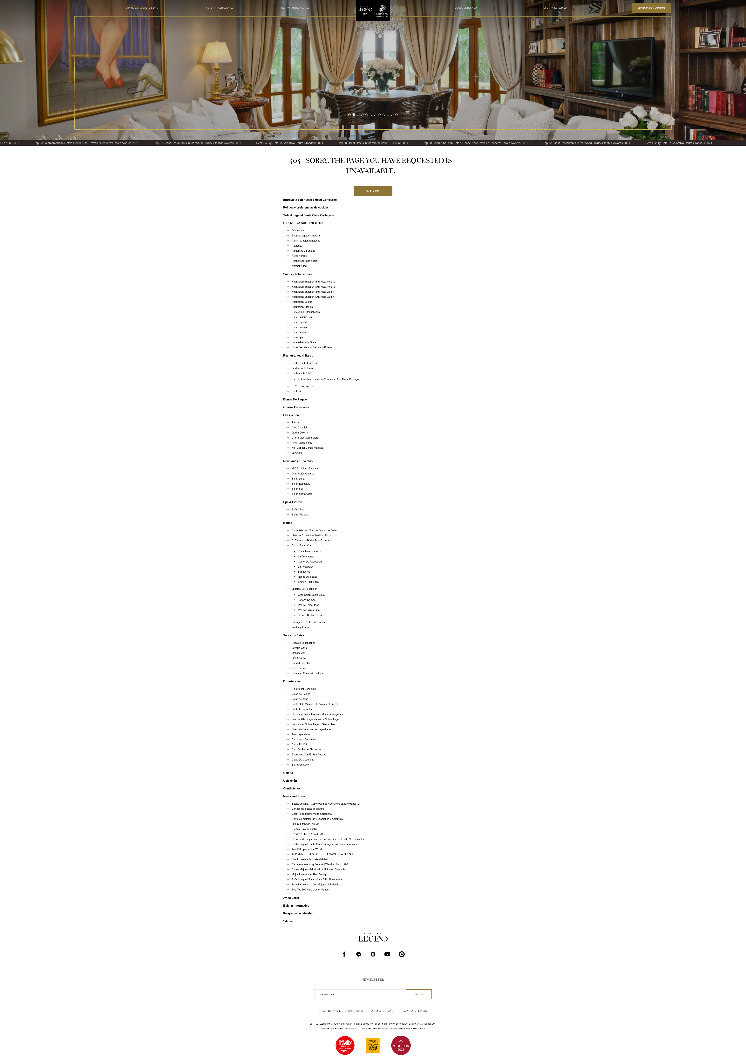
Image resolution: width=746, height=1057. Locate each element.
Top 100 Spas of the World (307, 849)
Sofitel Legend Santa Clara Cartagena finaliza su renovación (325, 844)
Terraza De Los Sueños (311, 615)
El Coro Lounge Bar (303, 386)
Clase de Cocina (301, 694)
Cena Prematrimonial (310, 551)
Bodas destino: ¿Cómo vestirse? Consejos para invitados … (326, 803)
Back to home (373, 190)
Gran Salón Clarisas (303, 473)
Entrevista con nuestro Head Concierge (310, 199)
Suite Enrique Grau (302, 317)
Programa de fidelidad (298, 913)
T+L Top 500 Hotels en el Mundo (310, 889)
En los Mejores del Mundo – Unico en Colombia (318, 869)
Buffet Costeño (300, 764)
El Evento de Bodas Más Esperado (311, 540)
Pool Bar (297, 391)
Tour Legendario (301, 734)
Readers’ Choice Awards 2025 (308, 834)
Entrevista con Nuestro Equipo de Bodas (315, 530)
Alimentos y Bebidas (303, 250)
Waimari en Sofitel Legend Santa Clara (313, 724)
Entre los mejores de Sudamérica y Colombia (317, 819)
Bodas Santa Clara (302, 545)
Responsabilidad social (305, 261)
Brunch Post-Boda (308, 582)
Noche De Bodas (307, 577)
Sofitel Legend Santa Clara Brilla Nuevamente (317, 879)
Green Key (298, 230)
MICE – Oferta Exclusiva (306, 468)
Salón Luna (298, 478)
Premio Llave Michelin (304, 829)
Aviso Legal (291, 897)
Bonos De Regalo (466, 8)
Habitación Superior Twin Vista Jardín (313, 297)
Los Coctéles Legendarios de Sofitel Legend (316, 719)
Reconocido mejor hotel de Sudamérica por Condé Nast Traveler (328, 839)
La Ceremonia (306, 556)
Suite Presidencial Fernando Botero (312, 347)
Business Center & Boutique (308, 673)
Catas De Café (300, 744)
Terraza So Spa (306, 600)
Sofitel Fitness (300, 514)
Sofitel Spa (298, 509)
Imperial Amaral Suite (304, 342)
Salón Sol (297, 489)
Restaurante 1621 (302, 373)
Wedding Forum (300, 627)
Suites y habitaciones (219, 8)
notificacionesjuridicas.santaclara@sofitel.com (409, 1024)
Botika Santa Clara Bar (305, 363)
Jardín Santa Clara (302, 368)
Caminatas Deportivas (304, 739)
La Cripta (297, 453)
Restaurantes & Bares (295, 8)
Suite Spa (297, 337)
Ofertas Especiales (555, 8)
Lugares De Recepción (304, 589)
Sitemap (288, 921)
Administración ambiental (306, 240)
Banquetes (304, 571)
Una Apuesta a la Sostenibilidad (310, 859)
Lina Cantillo (299, 658)
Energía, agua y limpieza (306, 235)
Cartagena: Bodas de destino (308, 809)
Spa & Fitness (292, 502)
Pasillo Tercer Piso (308, 605)
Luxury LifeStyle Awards (305, 824)
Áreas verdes (299, 256)
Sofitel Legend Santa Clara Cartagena (308, 215)
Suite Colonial (299, 327)
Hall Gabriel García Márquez (308, 448)
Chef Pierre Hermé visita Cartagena (312, 814)
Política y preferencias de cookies (306, 207)
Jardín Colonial (300, 432)
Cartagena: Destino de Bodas (308, 622)
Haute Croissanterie (303, 709)
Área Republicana (302, 442)
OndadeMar (298, 653)
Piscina (296, 422)
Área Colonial (299, 427)
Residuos (297, 245)
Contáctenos (292, 788)
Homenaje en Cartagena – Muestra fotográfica (317, 714)
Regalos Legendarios (303, 643)
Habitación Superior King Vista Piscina (313, 281)
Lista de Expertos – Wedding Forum (312, 535)
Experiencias (292, 681)
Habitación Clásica (302, 307)
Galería (288, 772)
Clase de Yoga (300, 699)
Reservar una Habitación (652, 7)
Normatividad (299, 266)
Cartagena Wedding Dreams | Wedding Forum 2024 (320, 864)
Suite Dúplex (299, 332)
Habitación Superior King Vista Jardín (313, 291)
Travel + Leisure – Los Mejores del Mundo (315, 884)
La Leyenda (291, 415)
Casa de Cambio (301, 663)
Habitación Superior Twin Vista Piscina (313, 286)
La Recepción (305, 566)
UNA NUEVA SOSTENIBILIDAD (141, 8)
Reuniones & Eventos (298, 461)
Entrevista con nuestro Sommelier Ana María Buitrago (328, 379)
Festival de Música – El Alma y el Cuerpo (315, 704)
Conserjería (298, 668)
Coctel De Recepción (310, 561)
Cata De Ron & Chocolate (306, 749)
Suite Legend (299, 322)
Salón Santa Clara (302, 494)
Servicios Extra (293, 635)
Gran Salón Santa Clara (305, 437)
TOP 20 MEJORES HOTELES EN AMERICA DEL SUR (323, 854)
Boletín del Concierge (304, 689)
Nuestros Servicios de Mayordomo (311, 729)
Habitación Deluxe (302, 302)
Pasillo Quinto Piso (309, 610)
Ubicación (290, 780)
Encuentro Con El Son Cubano (309, 754)
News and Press (294, 796)
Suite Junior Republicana (306, 312)
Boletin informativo (296, 905)
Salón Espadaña (301, 483)
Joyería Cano (299, 648)
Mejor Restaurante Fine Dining (309, 874)
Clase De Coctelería (303, 759)
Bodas (287, 522)
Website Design (418, 1028)
